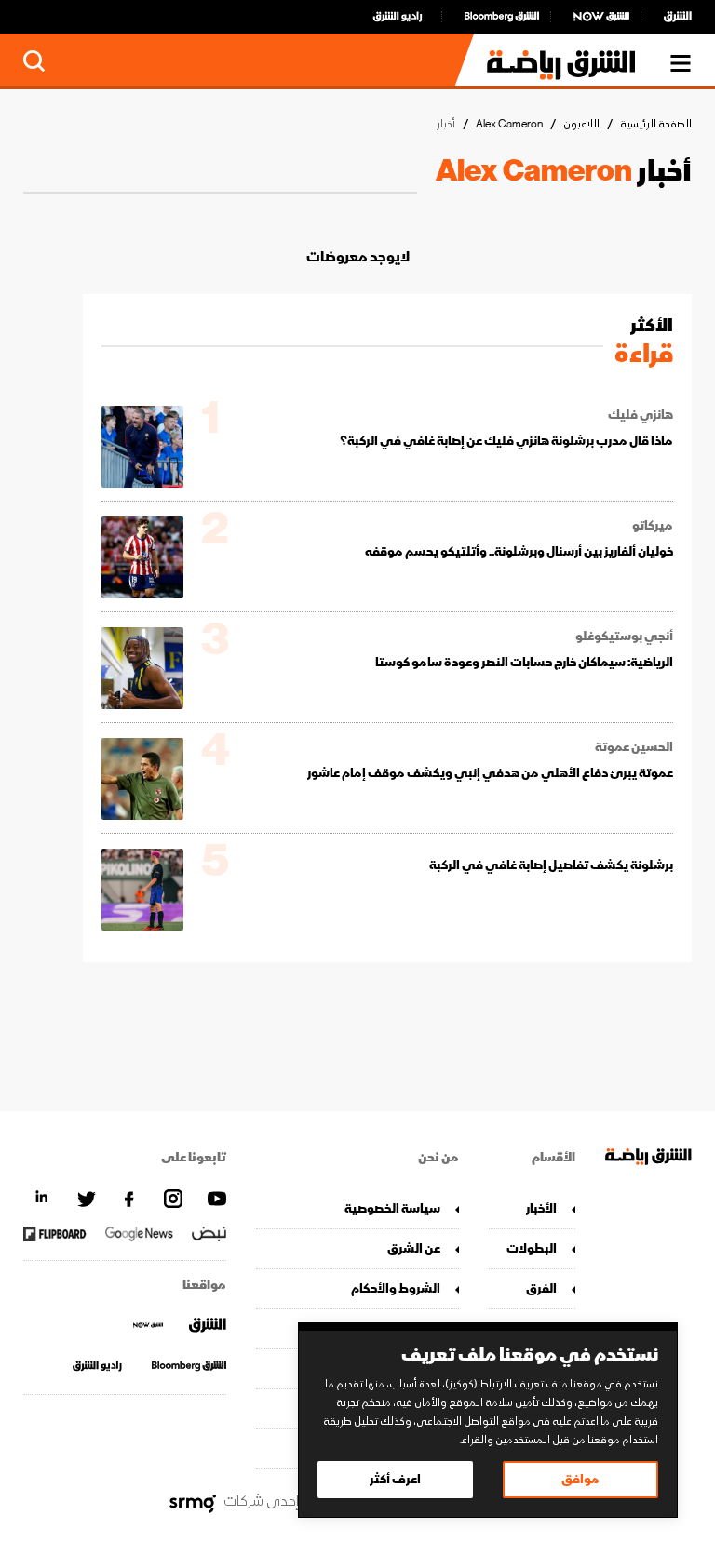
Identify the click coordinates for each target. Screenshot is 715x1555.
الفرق (541, 1288)
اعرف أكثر (395, 1479)
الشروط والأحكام (395, 1288)
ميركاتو (652, 525)
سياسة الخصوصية (392, 1208)
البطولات (531, 1248)
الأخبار (541, 1208)
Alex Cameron (509, 124)
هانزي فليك (640, 415)
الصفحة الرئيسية (656, 124)
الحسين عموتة (634, 747)
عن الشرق (413, 1248)
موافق (580, 1479)
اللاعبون (581, 124)
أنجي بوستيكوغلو (624, 636)
